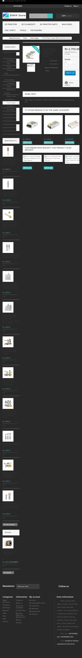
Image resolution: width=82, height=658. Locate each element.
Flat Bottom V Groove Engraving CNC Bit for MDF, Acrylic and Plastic (10, 225)
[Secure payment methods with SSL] (41, 2)
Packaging (36, 30)
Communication (9, 80)
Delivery (18, 620)
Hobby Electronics (8, 55)
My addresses (33, 608)
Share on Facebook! (51, 67)
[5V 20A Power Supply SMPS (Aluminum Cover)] (31, 68)
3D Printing (8, 116)
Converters (10, 106)
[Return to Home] (5, 38)
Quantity (67, 59)
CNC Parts (10, 30)
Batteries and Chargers (10, 91)
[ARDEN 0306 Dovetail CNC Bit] (8, 436)
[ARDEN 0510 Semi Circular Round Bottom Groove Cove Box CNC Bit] (8, 495)
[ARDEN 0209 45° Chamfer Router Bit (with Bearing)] (8, 372)
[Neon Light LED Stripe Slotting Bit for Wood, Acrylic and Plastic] (8, 184)
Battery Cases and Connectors (10, 98)
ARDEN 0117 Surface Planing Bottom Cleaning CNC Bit (10, 475)
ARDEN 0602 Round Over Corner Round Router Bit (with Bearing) (10, 414)
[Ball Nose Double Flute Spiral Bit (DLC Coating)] (8, 247)
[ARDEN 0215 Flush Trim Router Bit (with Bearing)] (8, 341)
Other (6, 129)
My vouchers (33, 614)
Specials (8, 532)
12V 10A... (47, 136)
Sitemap (18, 622)
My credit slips (34, 606)
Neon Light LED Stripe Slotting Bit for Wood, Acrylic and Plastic (10, 193)
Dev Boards (10, 60)
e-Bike (7, 122)
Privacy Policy (20, 610)
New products (11, 141)
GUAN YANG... (70, 136)
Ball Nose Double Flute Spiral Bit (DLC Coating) (11, 256)
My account (34, 597)
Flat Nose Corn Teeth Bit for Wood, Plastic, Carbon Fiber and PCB (10, 286)
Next (37, 68)
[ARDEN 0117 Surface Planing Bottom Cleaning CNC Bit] (8, 465)
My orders (32, 600)
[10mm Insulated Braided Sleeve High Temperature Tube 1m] (53, 158)
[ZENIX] (14, 15)
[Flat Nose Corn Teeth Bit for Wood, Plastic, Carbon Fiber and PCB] (8, 276)
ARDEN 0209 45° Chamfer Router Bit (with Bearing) (9, 382)
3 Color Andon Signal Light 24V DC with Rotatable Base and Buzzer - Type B (10, 162)
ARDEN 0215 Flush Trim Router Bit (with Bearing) (10, 351)
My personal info (34, 611)
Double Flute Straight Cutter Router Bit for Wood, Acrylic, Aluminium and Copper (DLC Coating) (10, 319)
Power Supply (11, 103)
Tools (23, 30)
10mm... (47, 164)
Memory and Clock (10, 71)
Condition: (46, 64)
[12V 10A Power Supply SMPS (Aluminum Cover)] (53, 124)
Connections (11, 83)
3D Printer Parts (48, 24)
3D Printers (11, 24)
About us (19, 603)
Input (8, 63)
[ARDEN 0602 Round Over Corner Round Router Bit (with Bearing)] (8, 403)
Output (9, 67)
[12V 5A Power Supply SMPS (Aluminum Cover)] (32, 124)
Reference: (46, 61)
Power (9, 86)
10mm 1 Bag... (28, 164)
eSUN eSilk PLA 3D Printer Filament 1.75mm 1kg (9, 552)
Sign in (76, 6)
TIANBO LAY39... (71, 166)
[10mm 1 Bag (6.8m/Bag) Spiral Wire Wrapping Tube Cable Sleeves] (32, 158)
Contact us (68, 6)
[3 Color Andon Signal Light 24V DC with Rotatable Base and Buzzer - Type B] (8, 151)
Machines (67, 24)
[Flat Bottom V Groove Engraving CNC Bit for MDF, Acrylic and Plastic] (8, 214)
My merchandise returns (37, 603)
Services (7, 132)
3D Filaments (28, 24)
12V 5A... (26, 136)
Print (47, 71)
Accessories (11, 109)
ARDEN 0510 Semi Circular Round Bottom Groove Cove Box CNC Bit (11, 506)
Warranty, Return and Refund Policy (20, 615)
